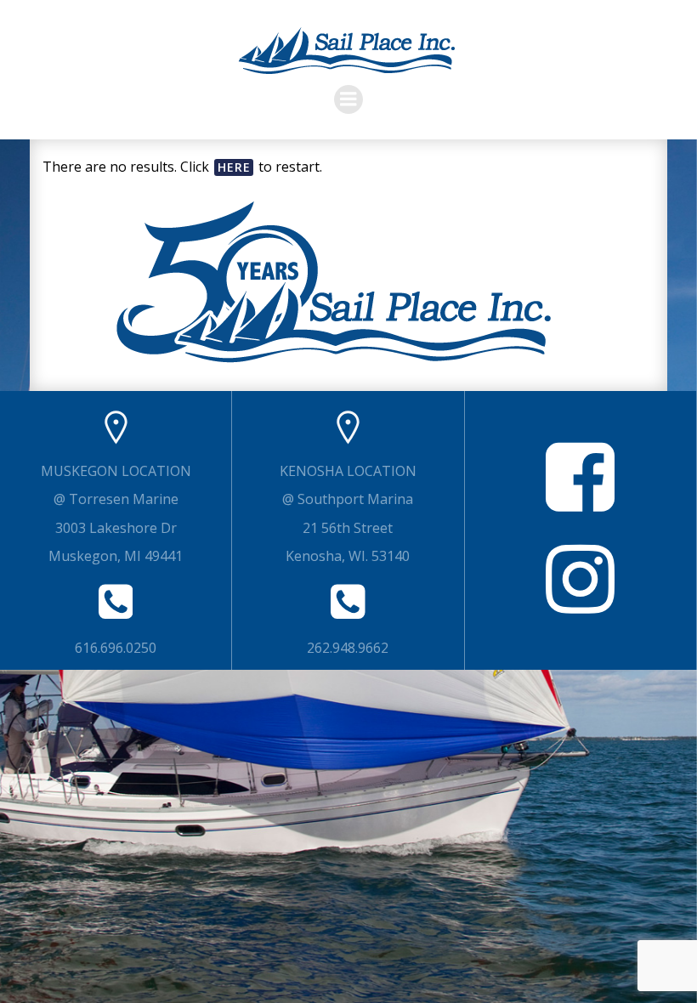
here (234, 167)
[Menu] (348, 99)
